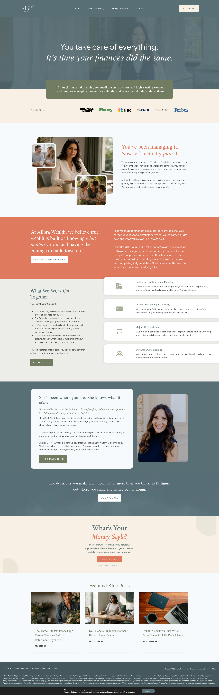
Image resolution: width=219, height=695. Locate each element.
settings (131, 692)
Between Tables (38, 668)
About (77, 8)
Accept (148, 691)
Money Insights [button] (119, 8)
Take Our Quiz (52, 668)
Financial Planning (96, 8)
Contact (140, 8)
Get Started (7, 668)
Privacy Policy (179, 669)
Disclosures (191, 669)
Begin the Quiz (109, 559)
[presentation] (55, 608)
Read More (42, 646)
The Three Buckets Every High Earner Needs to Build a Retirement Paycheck (54, 635)
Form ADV (169, 669)
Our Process (19, 668)
